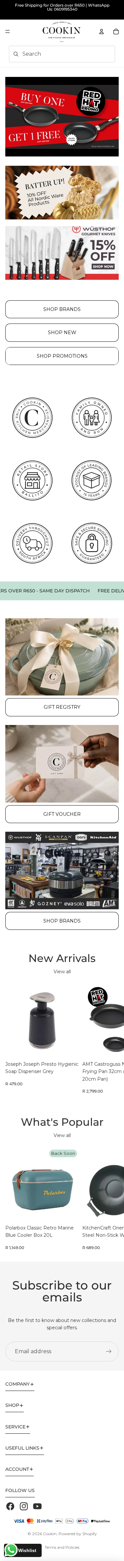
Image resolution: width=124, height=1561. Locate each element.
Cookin (50, 1533)
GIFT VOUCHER (62, 814)
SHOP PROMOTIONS (62, 356)
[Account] (101, 31)
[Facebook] (10, 1506)
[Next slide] (111, 1038)
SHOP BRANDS (62, 309)
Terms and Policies (62, 1547)
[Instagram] (24, 1506)
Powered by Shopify (78, 1533)
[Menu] (7, 31)
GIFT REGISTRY (62, 707)
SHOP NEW (62, 332)
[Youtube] (37, 1506)
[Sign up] (109, 1351)
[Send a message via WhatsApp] (11, 1550)
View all (62, 972)
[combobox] (52, 54)
